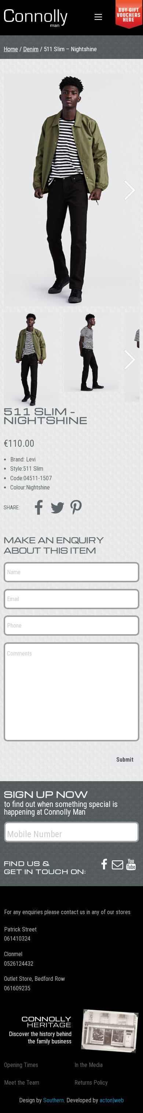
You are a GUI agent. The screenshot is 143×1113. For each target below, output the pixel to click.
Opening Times (21, 1064)
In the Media (88, 1064)
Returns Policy (91, 1082)
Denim (30, 49)
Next (130, 190)
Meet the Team (21, 1082)
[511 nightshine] (71, 190)
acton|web (112, 1100)
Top (134, 1102)
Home (11, 49)
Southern (53, 1100)
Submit (124, 759)
